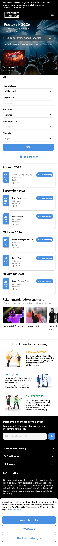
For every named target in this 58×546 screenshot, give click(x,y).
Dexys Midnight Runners (22, 239)
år (7, 133)
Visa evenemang (45, 175)
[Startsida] (12, 15)
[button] (29, 449)
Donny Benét (17, 216)
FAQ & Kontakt (12, 456)
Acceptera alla (29, 520)
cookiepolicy (16, 510)
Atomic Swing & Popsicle (22, 175)
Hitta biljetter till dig (15, 448)
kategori (9, 86)
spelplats (10, 121)
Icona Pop (16, 258)
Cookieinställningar (11, 496)
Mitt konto (9, 464)
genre (8, 98)
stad (8, 109)
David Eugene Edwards (22, 281)
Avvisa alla (29, 529)
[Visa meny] (52, 15)
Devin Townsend (19, 198)
